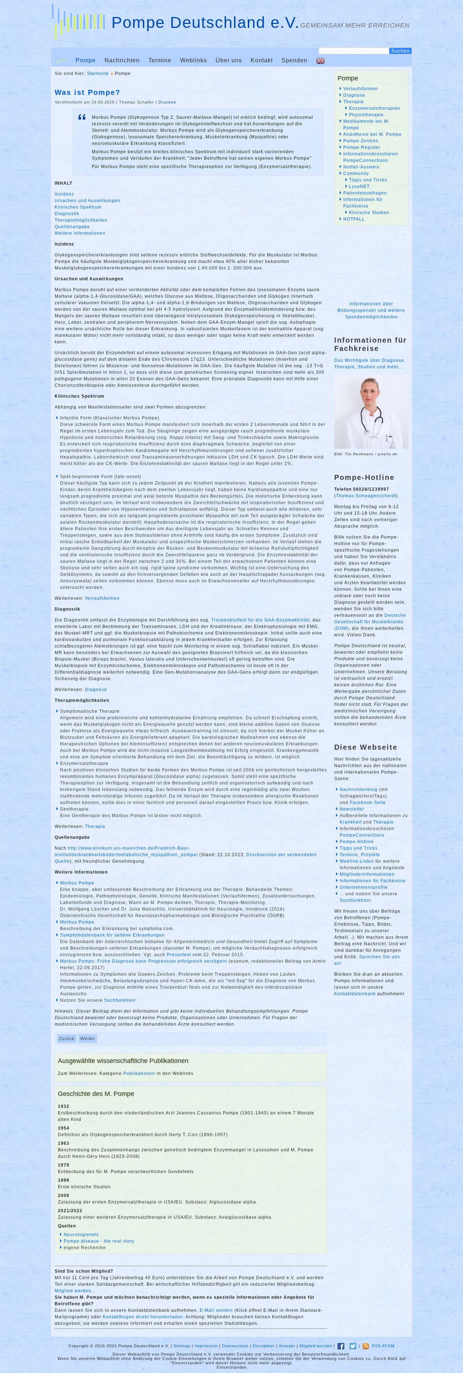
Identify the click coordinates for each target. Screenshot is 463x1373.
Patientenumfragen (365, 193)
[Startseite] (61, 60)
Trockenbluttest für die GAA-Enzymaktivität (260, 620)
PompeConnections (362, 835)
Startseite (98, 73)
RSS (376, 1346)
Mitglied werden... (75, 1290)
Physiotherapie (366, 114)
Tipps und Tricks (368, 180)
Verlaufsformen (102, 598)
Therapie (95, 826)
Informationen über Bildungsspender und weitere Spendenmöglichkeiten (371, 310)
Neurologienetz (81, 1234)
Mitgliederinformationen (367, 874)
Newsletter (352, 809)
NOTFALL (354, 219)
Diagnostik (67, 213)
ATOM (388, 1346)
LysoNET (359, 186)
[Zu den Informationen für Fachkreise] (371, 447)
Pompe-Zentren (361, 140)
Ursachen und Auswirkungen (87, 200)
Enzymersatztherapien (374, 108)
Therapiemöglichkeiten (81, 220)
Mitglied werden (316, 1346)
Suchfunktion (119, 1000)
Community (356, 173)
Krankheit (351, 822)
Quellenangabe (72, 226)
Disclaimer (264, 1346)
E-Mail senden (216, 1310)
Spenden (294, 60)
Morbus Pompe (77, 883)
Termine (159, 60)
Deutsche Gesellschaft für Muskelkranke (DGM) (370, 622)
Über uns (229, 60)
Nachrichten (122, 60)
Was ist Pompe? (87, 92)
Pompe (86, 60)
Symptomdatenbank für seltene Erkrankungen (112, 935)
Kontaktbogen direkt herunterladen (143, 1316)
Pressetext (179, 954)
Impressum (206, 1346)
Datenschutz (235, 1346)
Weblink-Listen (357, 861)
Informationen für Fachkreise (373, 880)
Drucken (167, 102)
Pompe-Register (362, 147)
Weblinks (193, 60)
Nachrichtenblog (359, 789)
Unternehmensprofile (364, 887)
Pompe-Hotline (357, 841)
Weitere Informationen (80, 233)
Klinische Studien (369, 212)
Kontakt (262, 60)
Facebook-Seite (368, 802)
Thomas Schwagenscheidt (366, 495)
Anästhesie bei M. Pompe (372, 134)
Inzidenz (64, 194)
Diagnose (96, 689)
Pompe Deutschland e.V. (205, 22)
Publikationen (139, 1073)
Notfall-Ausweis (361, 166)
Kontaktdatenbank (355, 993)
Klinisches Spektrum (78, 207)
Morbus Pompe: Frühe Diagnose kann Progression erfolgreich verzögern (143, 961)
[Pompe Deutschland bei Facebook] (341, 1346)
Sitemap (182, 1346)
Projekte (370, 854)
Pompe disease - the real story (99, 1241)
